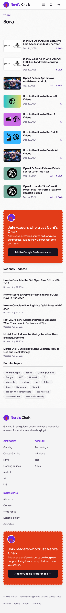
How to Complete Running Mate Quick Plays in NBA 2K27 (32, 307)
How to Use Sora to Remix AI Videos (40, 98)
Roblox (46, 382)
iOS (5, 484)
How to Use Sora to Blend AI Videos (39, 116)
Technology (41, 447)
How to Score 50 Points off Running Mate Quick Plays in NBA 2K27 (30, 296)
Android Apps (13, 372)
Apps (38, 466)
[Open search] (51, 4)
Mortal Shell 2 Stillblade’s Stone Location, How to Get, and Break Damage (31, 350)
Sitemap (36, 603)
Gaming (7, 447)
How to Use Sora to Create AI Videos (40, 152)
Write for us (9, 511)
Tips (37, 459)
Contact (8, 505)
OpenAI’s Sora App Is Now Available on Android (38, 80)
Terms (17, 603)
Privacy (7, 603)
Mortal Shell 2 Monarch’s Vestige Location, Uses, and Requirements (30, 336)
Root (8, 387)
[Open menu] (43, 4)
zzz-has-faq (43, 391)
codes (29, 372)
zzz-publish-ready (35, 396)
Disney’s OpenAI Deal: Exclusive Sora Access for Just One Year (42, 42)
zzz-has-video (13, 396)
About (26, 603)
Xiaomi (35, 387)
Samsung (21, 387)
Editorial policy (11, 517)
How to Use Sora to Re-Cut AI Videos (40, 134)
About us (8, 499)
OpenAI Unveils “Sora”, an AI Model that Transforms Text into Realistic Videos (42, 189)
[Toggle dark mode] (59, 4)
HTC (21, 377)
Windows (40, 453)
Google (9, 377)
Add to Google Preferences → (33, 252)
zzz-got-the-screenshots (18, 391)
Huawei (33, 377)
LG (44, 377)
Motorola (10, 382)
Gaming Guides (46, 372)
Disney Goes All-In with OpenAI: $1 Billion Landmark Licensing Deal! (42, 62)
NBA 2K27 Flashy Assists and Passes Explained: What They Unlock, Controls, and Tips (29, 321)
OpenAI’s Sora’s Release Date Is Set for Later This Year (41, 170)
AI (51, 85)
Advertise (8, 524)
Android (7, 472)
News (59, 48)
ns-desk (25, 382)
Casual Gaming (11, 453)
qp (36, 382)
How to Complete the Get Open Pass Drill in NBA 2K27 (31, 282)
